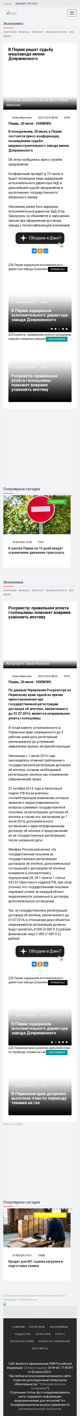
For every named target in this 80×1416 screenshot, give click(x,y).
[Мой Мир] (45, 250)
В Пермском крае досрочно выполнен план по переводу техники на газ (38, 1098)
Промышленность (56, 32)
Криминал (57, 269)
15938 (41, 1255)
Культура (43, 1334)
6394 (43, 302)
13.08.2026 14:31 (21, 1255)
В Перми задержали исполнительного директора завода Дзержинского (39, 315)
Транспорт (37, 32)
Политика (37, 1327)
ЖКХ (71, 32)
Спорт (60, 1334)
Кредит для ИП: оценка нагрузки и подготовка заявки (35, 1264)
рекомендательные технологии (39, 1408)
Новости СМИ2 (13, 1124)
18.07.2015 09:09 (25, 302)
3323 (43, 1085)
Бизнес (7, 36)
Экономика (56, 339)
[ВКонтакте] (34, 250)
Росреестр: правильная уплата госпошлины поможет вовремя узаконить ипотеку (34, 382)
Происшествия (22, 1341)
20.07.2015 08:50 (48, 117)
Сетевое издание (35, 1367)
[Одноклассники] (40, 250)
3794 (43, 367)
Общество (57, 501)
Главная (18, 1327)
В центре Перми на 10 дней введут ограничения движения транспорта (36, 550)
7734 (40, 542)
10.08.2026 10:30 (21, 542)
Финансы (24, 32)
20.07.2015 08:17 (25, 1085)
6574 (43, 1015)
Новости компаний (50, 1214)
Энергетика (10, 32)
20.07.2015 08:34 (25, 367)
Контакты (40, 1348)
